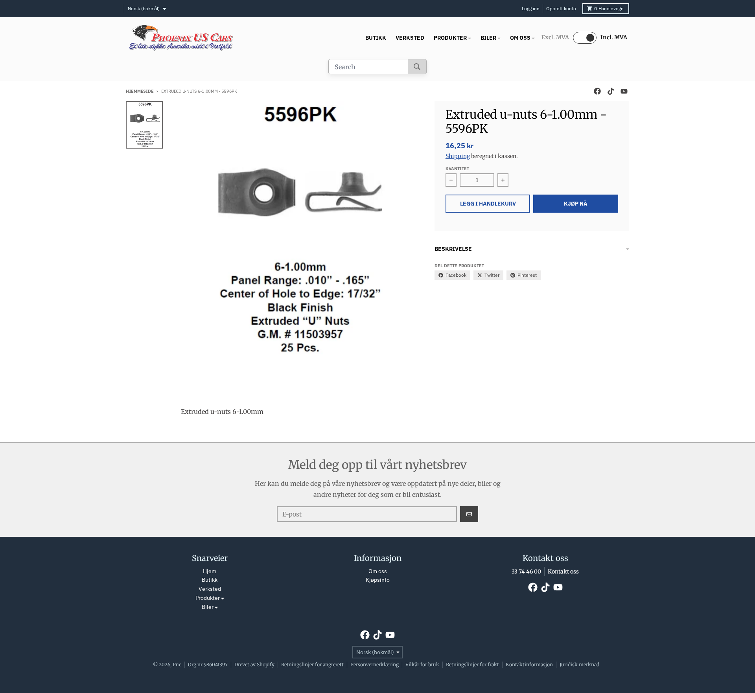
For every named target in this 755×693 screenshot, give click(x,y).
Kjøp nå (575, 203)
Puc (177, 664)
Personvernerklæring (374, 664)
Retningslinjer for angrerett (312, 664)
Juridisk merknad (579, 664)
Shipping (458, 156)
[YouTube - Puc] (624, 91)
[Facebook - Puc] (597, 91)
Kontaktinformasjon (529, 664)
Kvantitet (457, 168)
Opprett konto (561, 8)
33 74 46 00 (526, 571)
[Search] (417, 66)
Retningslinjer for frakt (472, 664)
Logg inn (531, 8)
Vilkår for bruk (422, 664)
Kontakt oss (563, 571)
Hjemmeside (139, 91)
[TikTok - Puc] (611, 91)
